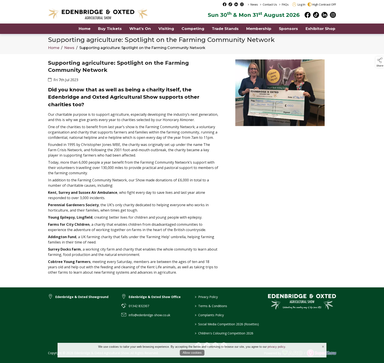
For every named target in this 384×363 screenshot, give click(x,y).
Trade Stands (225, 28)
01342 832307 (139, 306)
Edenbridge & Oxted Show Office (155, 297)
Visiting (166, 28)
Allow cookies (192, 352)
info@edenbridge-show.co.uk (149, 315)
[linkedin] (324, 15)
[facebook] (307, 15)
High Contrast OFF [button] (324, 4)
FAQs (285, 4)
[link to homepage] (98, 14)
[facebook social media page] (224, 4)
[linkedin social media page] (236, 4)
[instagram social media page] (242, 4)
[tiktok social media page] (230, 4)
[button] (380, 62)
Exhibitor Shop (320, 28)
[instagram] (333, 15)
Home (84, 28)
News (254, 4)
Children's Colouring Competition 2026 (224, 333)
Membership (258, 28)
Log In (301, 4)
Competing (193, 28)
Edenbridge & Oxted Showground (81, 297)
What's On (140, 28)
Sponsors (288, 28)
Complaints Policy (209, 315)
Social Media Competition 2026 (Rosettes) (227, 324)
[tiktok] (316, 15)
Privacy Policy (206, 296)
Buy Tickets (110, 28)
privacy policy (276, 346)
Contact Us (270, 4)
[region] (192, 170)
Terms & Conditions (211, 305)
